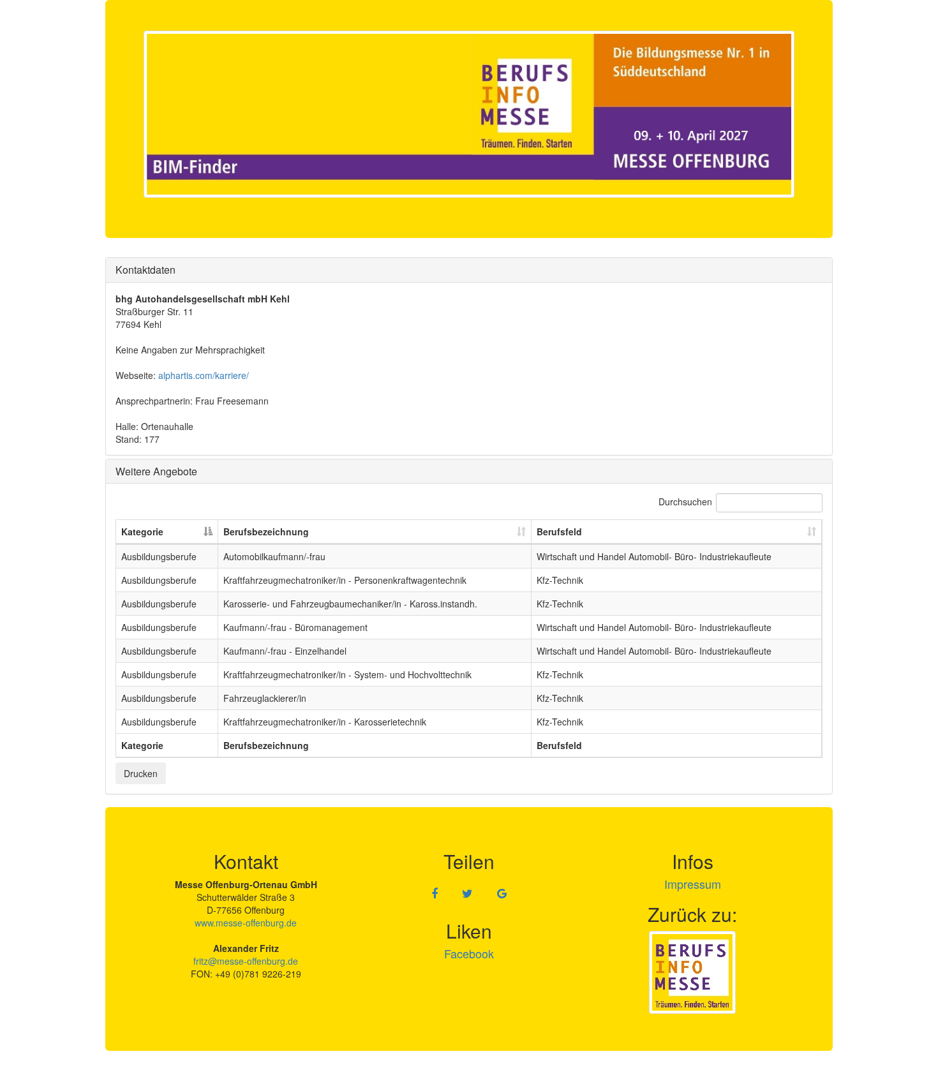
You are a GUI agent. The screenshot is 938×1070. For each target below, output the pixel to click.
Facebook (469, 953)
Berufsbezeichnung (266, 531)
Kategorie (142, 531)
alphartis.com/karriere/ (203, 375)
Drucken (141, 773)
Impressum (692, 883)
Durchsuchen (685, 501)
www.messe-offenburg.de (246, 922)
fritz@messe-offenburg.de (245, 961)
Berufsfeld (559, 531)
